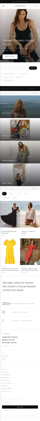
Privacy (4, 418)
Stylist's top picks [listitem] (23, 73)
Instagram (23, 418)
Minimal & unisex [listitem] (8, 77)
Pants (25, 193)
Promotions (5, 356)
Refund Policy (6, 377)
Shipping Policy (6, 375)
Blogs (3, 358)
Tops (18, 193)
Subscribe (20, 407)
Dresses (11, 193)
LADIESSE (20, 6)
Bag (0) (36, 6)
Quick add (10, 226)
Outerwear (6, 198)
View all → (35, 93)
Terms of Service (7, 383)
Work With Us (6, 391)
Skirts (15, 198)
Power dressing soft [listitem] (9, 80)
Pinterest (35, 418)
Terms (9, 418)
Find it (33, 68)
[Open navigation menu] (3, 6)
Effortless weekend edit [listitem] (9, 73)
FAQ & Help (5, 372)
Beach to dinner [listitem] (19, 77)
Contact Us (5, 386)
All (4, 193)
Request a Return (7, 388)
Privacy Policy (6, 380)
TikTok (29, 418)
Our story (25, 56)
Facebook (15, 418)
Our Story (4, 369)
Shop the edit (10, 56)
